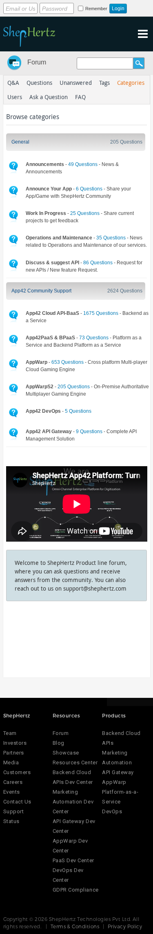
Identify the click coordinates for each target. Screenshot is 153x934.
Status (11, 821)
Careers (13, 782)
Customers (17, 772)
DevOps (112, 811)
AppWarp (114, 782)
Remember (96, 8)
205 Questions (126, 142)
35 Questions (111, 238)
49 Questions (83, 164)
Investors (15, 743)
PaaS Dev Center (73, 860)
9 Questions (89, 431)
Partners (13, 753)
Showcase (66, 753)
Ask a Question (48, 97)
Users (14, 97)
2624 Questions (124, 291)
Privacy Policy (125, 926)
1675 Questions (100, 313)
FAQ (80, 97)
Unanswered (76, 82)
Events (11, 792)
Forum (36, 62)
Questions (39, 82)
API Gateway (118, 772)
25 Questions (85, 213)
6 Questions (89, 189)
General (20, 142)
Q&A (13, 82)
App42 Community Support (41, 291)
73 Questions (94, 338)
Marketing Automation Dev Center (73, 801)
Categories (130, 82)
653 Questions (67, 362)
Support (13, 811)
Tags (104, 82)
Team (10, 733)
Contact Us (17, 802)
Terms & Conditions (75, 926)
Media (11, 762)
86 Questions (98, 263)
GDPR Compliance (76, 890)
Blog (58, 743)
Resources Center (75, 762)
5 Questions (78, 411)
